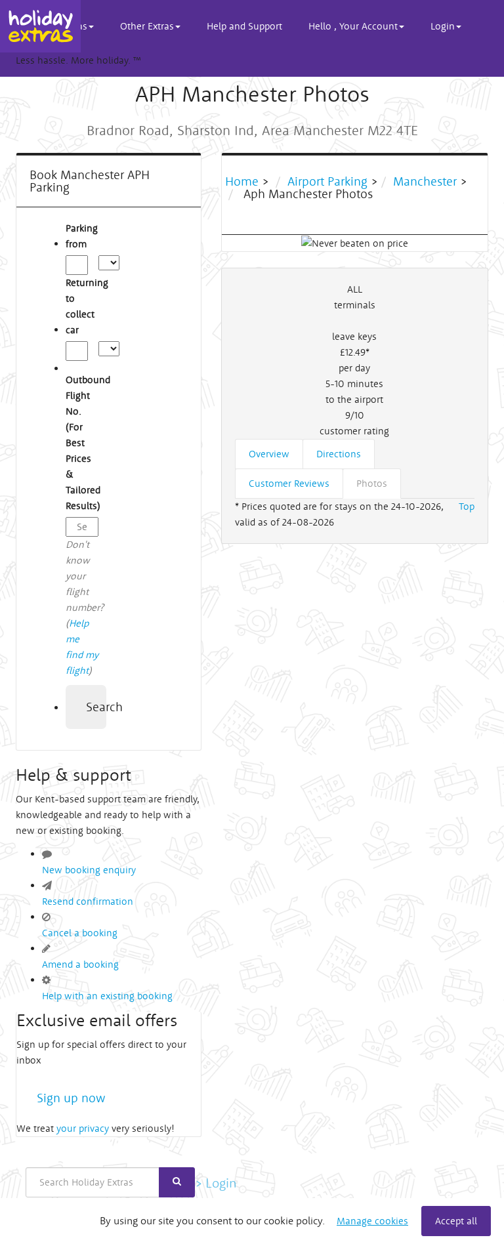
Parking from (82, 236)
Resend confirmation (87, 901)
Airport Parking (327, 181)
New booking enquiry (89, 869)
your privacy (82, 1128)
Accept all (456, 1220)
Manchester (425, 181)
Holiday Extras (40, 26)
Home (243, 181)
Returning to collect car (82, 306)
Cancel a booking (79, 932)
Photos (371, 483)
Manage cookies (372, 1220)
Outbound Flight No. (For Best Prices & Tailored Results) (82, 442)
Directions (338, 453)
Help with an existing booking (107, 995)
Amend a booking (80, 964)
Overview (269, 453)
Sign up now (71, 1098)
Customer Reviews (289, 483)
